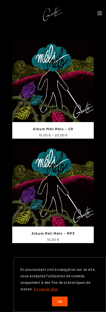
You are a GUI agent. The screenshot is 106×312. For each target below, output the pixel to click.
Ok (60, 301)
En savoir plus (46, 288)
